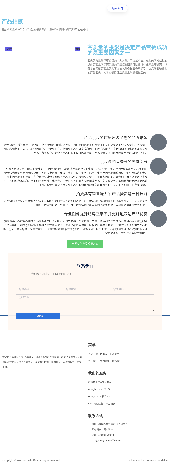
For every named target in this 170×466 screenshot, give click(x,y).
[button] (76, 8)
